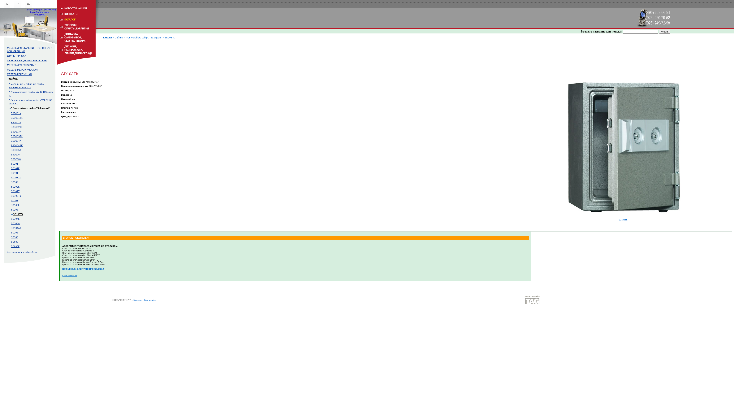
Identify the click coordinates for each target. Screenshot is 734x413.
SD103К (15, 205)
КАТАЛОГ (70, 19)
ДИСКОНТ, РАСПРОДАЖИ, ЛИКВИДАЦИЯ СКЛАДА (78, 50)
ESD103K (16, 131)
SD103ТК (18, 214)
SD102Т (15, 191)
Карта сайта (150, 300)
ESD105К (16, 150)
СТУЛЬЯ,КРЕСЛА (16, 56)
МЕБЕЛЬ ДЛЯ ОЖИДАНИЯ (21, 65)
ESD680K (16, 159)
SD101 (14, 164)
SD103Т (15, 209)
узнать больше (69, 275)
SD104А (15, 223)
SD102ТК (16, 196)
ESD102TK (17, 127)
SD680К (15, 246)
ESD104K (16, 141)
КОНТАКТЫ (71, 14)
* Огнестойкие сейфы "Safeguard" (30, 108)
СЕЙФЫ (13, 79)
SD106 (14, 237)
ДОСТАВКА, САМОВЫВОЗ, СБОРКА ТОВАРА (74, 37)
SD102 (14, 182)
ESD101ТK (17, 118)
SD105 (14, 232)
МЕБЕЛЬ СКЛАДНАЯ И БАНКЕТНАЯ (27, 60)
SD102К (15, 186)
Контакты (137, 300)
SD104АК (16, 228)
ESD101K (16, 113)
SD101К (15, 168)
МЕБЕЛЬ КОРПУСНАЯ (19, 74)
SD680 (14, 242)
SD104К (15, 219)
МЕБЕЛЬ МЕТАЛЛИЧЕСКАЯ (22, 69)
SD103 (14, 200)
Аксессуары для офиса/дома (22, 252)
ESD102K (16, 122)
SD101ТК (16, 177)
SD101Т (15, 173)
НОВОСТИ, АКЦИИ (75, 8)
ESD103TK (17, 136)
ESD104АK (17, 145)
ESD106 (15, 154)
